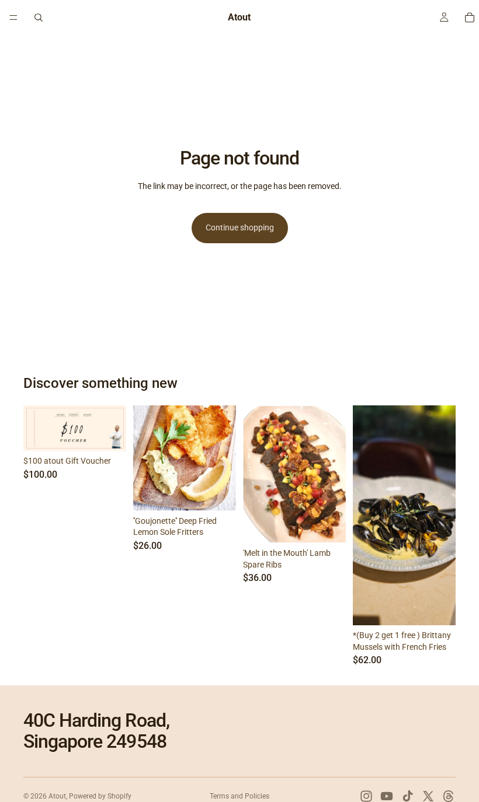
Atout (57, 796)
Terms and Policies (239, 796)
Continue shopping (240, 227)
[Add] (108, 433)
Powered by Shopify (100, 796)
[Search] (38, 17)
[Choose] (327, 524)
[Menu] (13, 17)
